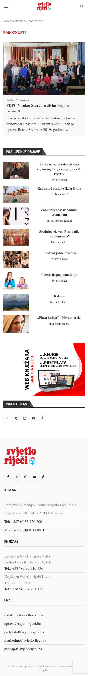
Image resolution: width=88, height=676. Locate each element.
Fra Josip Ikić (14, 111)
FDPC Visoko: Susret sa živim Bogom (37, 105)
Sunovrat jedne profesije (59, 252)
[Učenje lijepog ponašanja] (16, 280)
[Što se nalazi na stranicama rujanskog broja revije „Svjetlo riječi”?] (16, 170)
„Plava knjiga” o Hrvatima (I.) (59, 317)
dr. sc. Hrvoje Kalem (59, 221)
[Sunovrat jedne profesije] (16, 259)
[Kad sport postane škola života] (16, 194)
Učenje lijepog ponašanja (59, 274)
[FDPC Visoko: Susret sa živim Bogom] (44, 68)
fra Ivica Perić (59, 194)
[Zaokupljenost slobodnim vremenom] (16, 216)
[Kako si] (16, 302)
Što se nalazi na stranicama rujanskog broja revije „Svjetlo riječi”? (59, 169)
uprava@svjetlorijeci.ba (22, 623)
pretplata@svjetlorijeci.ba (24, 631)
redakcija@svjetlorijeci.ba (24, 614)
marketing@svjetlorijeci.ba (25, 640)
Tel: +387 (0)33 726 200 (23, 521)
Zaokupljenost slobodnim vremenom (59, 212)
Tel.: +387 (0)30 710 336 (23, 568)
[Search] (81, 7)
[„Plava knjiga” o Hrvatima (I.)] (16, 323)
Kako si (59, 296)
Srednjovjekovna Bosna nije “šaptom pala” (59, 234)
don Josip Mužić (59, 324)
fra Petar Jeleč (59, 259)
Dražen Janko (59, 242)
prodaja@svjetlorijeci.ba (23, 648)
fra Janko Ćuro (59, 302)
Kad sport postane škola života (59, 188)
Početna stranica (14, 20)
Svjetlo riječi (59, 180)
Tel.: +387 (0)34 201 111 (23, 588)
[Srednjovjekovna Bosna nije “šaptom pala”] (16, 237)
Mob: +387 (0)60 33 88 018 (26, 529)
